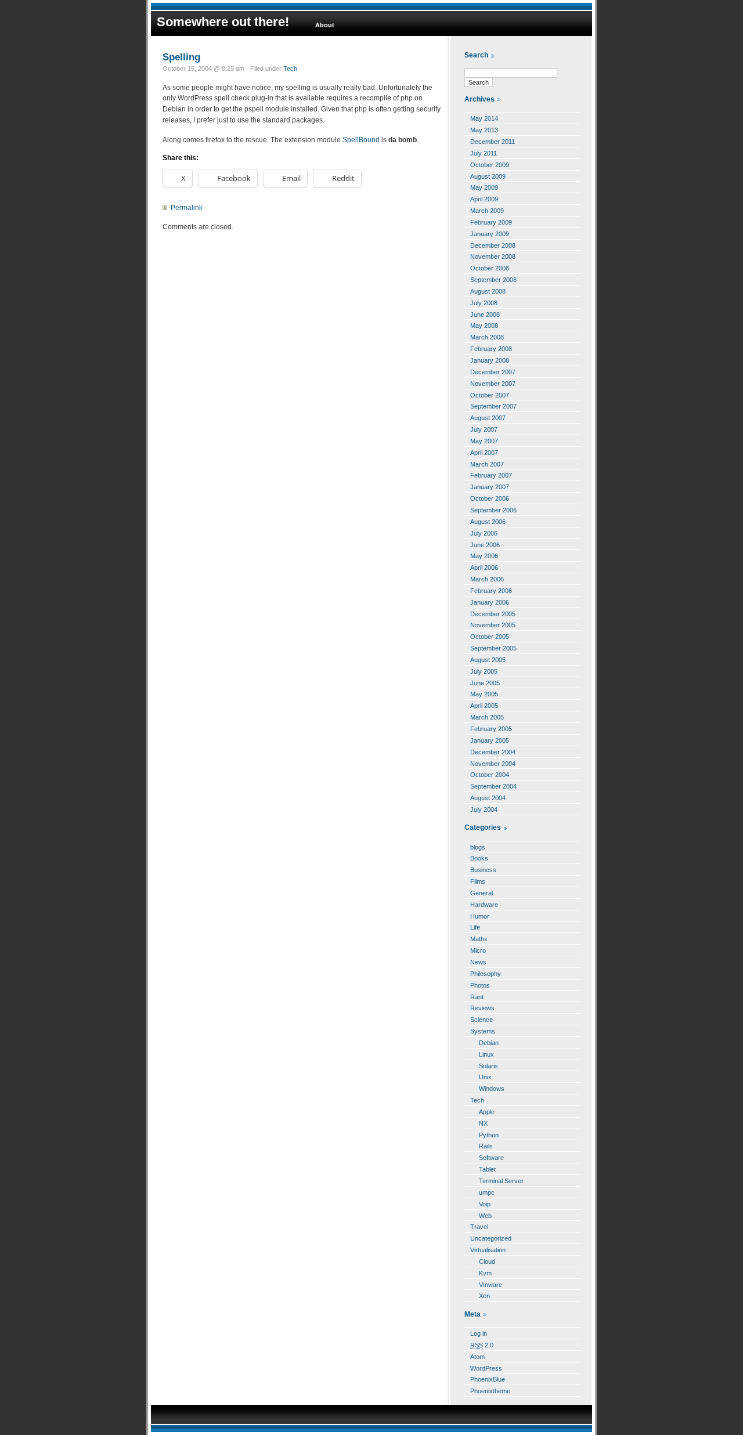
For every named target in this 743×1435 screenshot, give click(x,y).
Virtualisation (488, 1249)
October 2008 (489, 268)
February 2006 (491, 590)
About (324, 24)
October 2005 (489, 636)
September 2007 (493, 406)
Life (475, 927)
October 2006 (489, 498)
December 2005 (492, 613)
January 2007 (489, 486)
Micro (478, 950)
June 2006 (485, 544)
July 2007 (483, 429)
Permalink (187, 208)
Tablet (487, 1169)
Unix (485, 1076)
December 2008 (492, 245)
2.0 (481, 1345)
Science (481, 1019)
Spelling (181, 57)
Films (477, 881)
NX (483, 1123)
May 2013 (484, 129)
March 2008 (487, 337)
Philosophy (485, 973)
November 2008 (492, 256)
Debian (489, 1042)
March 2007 (487, 464)
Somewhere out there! (223, 22)
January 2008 (489, 360)
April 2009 (484, 199)
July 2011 (483, 153)
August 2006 (488, 521)
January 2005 (489, 740)
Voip (484, 1204)
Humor (479, 916)
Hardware (484, 904)
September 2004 (493, 786)
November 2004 (492, 763)
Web (485, 1215)
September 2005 (493, 648)
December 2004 (492, 752)
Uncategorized (490, 1238)
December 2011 (492, 141)
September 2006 (493, 510)
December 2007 (492, 371)
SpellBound (361, 140)
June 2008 (485, 314)
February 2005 (491, 728)
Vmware (490, 1284)
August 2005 (488, 659)
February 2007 (491, 475)
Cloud (487, 1261)
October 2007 (489, 395)
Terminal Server (501, 1180)
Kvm (485, 1273)
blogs (477, 847)
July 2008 (483, 302)
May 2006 (484, 555)
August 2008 (488, 291)
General (481, 893)
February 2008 (491, 348)
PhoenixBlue (487, 1379)
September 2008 (493, 279)
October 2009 (489, 164)
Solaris (488, 1065)
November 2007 (492, 383)
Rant (477, 996)
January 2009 (489, 233)
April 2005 (484, 705)
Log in (478, 1333)
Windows (491, 1088)
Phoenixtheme (490, 1390)
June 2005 (485, 682)
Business (483, 869)
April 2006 (484, 567)
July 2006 (483, 533)
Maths (479, 938)
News (478, 962)
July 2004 (483, 809)
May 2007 (484, 441)
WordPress (486, 1368)
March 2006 (487, 579)
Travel (479, 1226)
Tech (290, 68)
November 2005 (492, 624)
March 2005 (487, 717)
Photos (480, 985)
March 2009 (487, 210)
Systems (482, 1031)
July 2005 (483, 671)
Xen (484, 1295)
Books (479, 858)
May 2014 (484, 118)
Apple (487, 1111)
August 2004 (488, 797)
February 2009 (491, 222)
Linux (486, 1054)
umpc (487, 1192)
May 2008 (484, 325)
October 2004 (489, 774)
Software (491, 1157)
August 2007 (488, 417)
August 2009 (488, 176)
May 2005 (484, 694)
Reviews (482, 1007)
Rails (486, 1146)
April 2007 (484, 452)
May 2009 (484, 187)
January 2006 (489, 602)
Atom (477, 1356)
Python (489, 1135)
